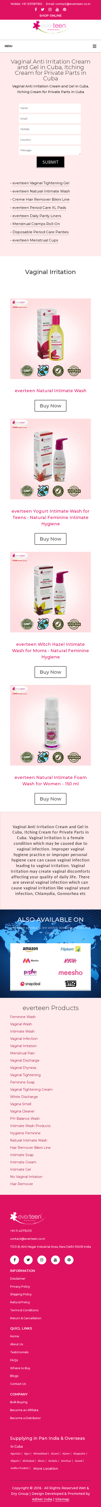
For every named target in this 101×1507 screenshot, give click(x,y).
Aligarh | (16, 1461)
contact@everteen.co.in (27, 1238)
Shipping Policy (21, 1294)
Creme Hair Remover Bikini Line (41, 199)
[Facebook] (36, 9)
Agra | (28, 1453)
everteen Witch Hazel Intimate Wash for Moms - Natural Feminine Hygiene (50, 651)
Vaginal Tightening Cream (31, 1089)
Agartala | (17, 1453)
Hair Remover (21, 1184)
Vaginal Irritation (23, 1046)
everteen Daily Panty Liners (36, 216)
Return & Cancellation (25, 1318)
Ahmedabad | (41, 1453)
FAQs (14, 1360)
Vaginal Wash (21, 1024)
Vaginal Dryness (23, 1068)
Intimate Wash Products (30, 1126)
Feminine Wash (23, 1017)
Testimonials (19, 1352)
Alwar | (42, 1461)
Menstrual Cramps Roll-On (36, 224)
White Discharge (24, 1097)
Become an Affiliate (24, 1410)
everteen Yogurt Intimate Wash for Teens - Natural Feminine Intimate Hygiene (50, 517)
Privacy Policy (20, 1286)
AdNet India (42, 1499)
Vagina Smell (20, 1104)
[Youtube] (57, 9)
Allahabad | (30, 1461)
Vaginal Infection (24, 1039)
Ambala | (54, 1461)
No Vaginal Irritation (26, 1177)
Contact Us (18, 1384)
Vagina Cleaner (22, 1111)
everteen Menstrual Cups (35, 240)
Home (14, 1336)
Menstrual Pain (22, 1053)
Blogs (14, 1376)
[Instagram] (50, 9)
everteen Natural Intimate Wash (41, 191)
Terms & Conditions (24, 1310)
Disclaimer (17, 1278)
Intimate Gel (20, 1169)
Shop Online (50, 15)
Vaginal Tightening (25, 1075)
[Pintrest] (64, 9)
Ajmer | (67, 1453)
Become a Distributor (25, 1418)
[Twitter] (42, 9)
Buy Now (50, 406)
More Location (45, 1468)
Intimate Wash (22, 1031)
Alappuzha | (80, 1453)
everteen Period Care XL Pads (39, 207)
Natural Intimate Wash (28, 1140)
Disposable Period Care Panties (40, 232)
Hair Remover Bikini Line (30, 1148)
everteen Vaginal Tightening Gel (40, 183)
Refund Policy (20, 1302)
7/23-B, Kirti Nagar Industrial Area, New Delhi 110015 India (50, 1246)
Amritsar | (67, 1461)
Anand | (80, 1461)
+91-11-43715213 (21, 1231)
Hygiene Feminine (25, 1133)
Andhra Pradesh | (21, 1468)
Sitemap (62, 1499)
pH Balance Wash (25, 1118)
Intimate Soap (22, 1155)
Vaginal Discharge (24, 1060)
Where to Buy (20, 1368)
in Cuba (17, 1447)
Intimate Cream (23, 1162)
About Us (16, 1344)
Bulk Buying (18, 1402)
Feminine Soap (22, 1082)
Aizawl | (56, 1453)
